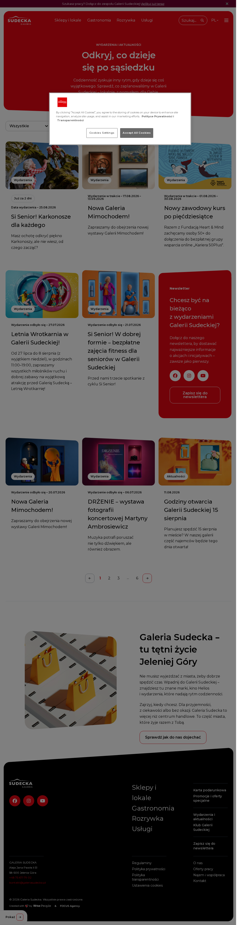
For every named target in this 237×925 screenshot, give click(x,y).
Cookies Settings (102, 132)
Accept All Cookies (137, 132)
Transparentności (70, 120)
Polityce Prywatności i (158, 116)
